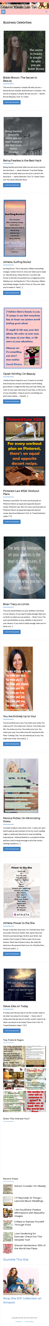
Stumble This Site (15, 1259)
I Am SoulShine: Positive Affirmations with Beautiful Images (29, 1213)
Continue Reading (12, 102)
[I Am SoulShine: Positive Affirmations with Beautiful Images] (13, 1079)
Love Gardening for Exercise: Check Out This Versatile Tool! (28, 1236)
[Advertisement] (24, 1149)
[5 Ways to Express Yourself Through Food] (35, 1079)
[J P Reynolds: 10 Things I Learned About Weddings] (35, 1057)
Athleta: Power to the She (19, 923)
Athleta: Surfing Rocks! (17, 262)
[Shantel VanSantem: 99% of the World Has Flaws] (35, 1102)
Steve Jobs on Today (15, 1006)
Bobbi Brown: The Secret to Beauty (20, 79)
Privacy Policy (29, 1321)
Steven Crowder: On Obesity (30, 1186)
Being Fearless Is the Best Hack (22, 160)
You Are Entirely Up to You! (19, 716)
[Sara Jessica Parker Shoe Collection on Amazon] (21, 1295)
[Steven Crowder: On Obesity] (13, 1057)
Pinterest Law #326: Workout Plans (21, 492)
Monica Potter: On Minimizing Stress (21, 820)
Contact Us (18, 1321)
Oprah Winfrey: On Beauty (19, 373)
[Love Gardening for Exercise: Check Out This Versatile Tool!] (13, 1102)
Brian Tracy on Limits (16, 604)
